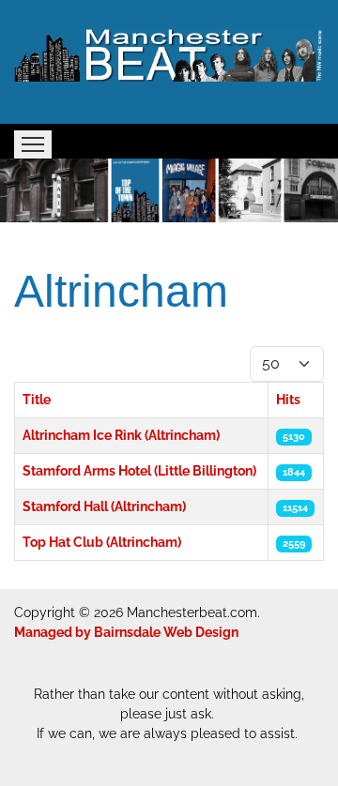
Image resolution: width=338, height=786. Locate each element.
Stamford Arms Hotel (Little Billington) (139, 470)
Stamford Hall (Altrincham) (104, 506)
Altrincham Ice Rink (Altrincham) (121, 435)
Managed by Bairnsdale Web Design (126, 632)
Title (37, 399)
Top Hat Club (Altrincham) (102, 542)
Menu (33, 144)
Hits (288, 399)
